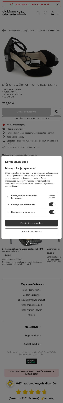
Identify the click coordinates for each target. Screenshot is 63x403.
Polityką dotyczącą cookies (18, 175)
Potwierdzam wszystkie (31, 223)
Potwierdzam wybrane (31, 231)
